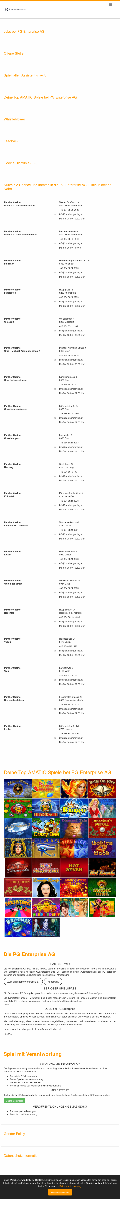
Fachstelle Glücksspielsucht (23, 1076)
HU (35, 1082)
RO (19, 1082)
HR (31, 1082)
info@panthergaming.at (71, 214)
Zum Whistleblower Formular (23, 981)
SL (27, 1082)
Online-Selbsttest (14, 1100)
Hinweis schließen (60, 1192)
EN (15, 1082)
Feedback (53, 981)
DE (11, 1082)
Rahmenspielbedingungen (23, 1111)
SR (39, 1082)
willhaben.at (55, 1029)
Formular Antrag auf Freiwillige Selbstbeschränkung (35, 1085)
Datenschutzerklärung (70, 1186)
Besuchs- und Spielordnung (23, 1114)
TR (23, 1082)
